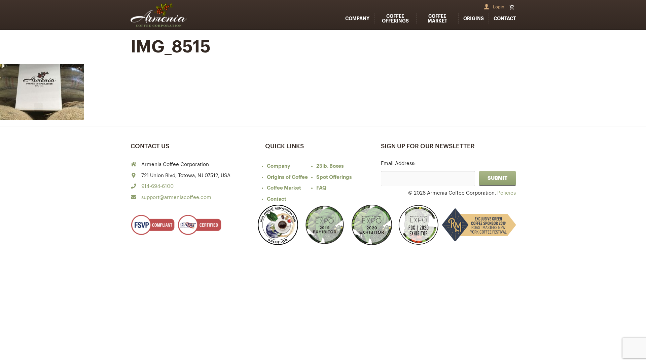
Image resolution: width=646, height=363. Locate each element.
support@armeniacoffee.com (176, 197)
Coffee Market (437, 18)
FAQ (321, 188)
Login (498, 7)
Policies (506, 193)
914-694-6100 (157, 186)
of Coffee (287, 177)
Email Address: (398, 163)
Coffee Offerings (395, 18)
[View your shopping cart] (512, 7)
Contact (505, 18)
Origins (473, 18)
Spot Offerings (334, 177)
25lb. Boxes (330, 166)
